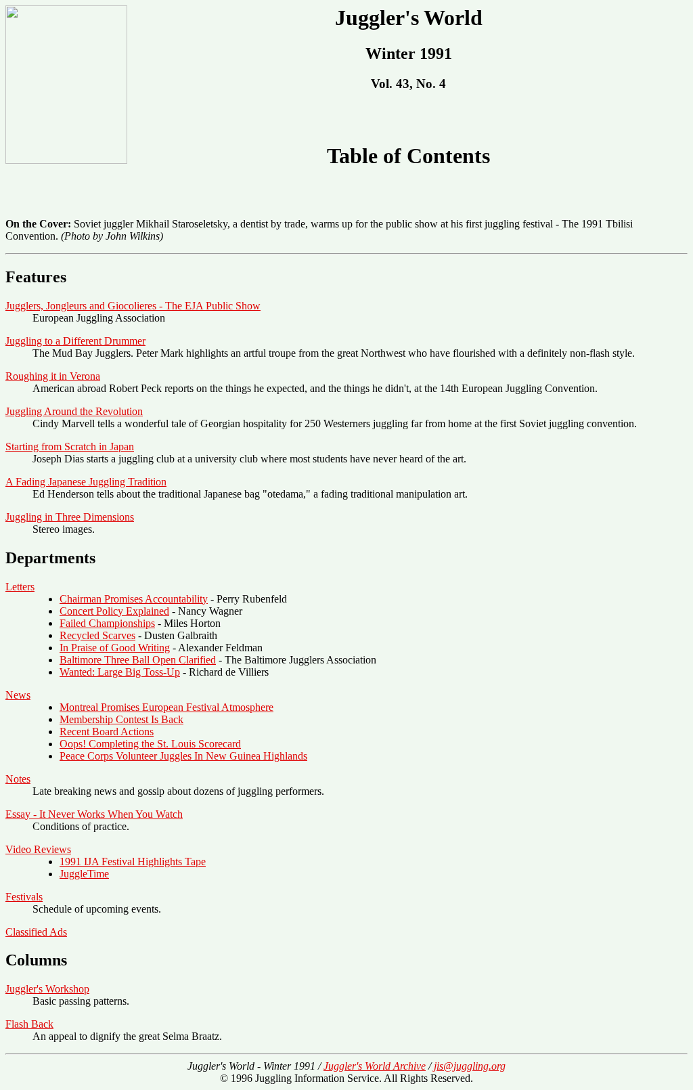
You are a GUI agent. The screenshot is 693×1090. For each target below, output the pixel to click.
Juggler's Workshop (47, 989)
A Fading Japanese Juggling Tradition (85, 481)
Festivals (24, 896)
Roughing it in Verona (52, 376)
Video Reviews (38, 849)
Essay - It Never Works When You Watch (94, 814)
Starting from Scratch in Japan (69, 446)
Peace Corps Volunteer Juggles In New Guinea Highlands (183, 756)
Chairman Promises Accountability (134, 599)
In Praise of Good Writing (115, 647)
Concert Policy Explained (114, 611)
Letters (20, 586)
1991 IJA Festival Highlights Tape (133, 861)
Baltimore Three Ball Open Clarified (138, 660)
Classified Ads (36, 932)
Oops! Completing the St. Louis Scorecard (150, 743)
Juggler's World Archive (374, 1066)
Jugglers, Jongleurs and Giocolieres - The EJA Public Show (133, 305)
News (17, 695)
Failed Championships (107, 623)
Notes (17, 779)
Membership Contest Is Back (121, 719)
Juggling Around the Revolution (74, 411)
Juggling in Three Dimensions (69, 517)
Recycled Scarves (97, 635)
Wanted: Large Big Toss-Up (120, 672)
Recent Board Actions (107, 731)
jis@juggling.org (470, 1066)
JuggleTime (84, 873)
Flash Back (29, 1024)
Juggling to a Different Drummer (75, 341)
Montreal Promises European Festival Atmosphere (166, 707)
